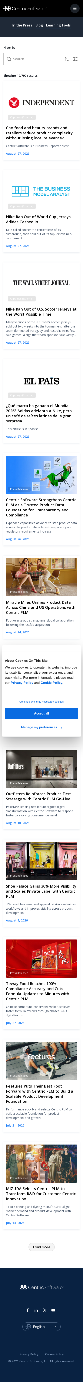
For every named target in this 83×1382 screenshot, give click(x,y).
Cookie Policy (52, 682)
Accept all (41, 713)
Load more (41, 1247)
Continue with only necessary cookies (41, 701)
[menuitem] (29, 1354)
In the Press (22, 25)
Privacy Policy (22, 682)
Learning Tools (58, 25)
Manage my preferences (39, 727)
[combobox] (47, 1326)
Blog (39, 25)
